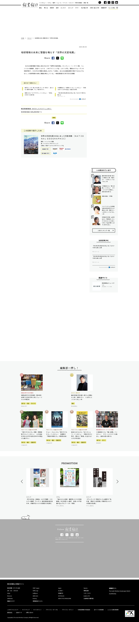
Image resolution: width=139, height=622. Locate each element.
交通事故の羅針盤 (88, 598)
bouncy (35, 598)
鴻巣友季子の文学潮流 (27, 393)
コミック (70, 8)
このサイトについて (12, 610)
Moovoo (9, 596)
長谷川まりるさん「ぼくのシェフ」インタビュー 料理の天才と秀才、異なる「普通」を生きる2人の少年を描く (81, 435)
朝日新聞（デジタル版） (14, 588)
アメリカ (33, 403)
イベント (65, 2)
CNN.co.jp (35, 590)
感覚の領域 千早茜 (107, 196)
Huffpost (35, 593)
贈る (73, 403)
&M (8, 590)
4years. (86, 588)
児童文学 (33, 442)
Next (117, 481)
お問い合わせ (29, 612)
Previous (22, 481)
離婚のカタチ (11, 601)
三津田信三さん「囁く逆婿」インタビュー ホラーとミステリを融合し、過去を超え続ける (108, 188)
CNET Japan (36, 588)
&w (11, 590)
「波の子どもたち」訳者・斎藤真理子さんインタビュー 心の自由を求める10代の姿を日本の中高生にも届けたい (31, 435)
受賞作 (52, 8)
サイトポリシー (37, 610)
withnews (10, 598)
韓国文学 (104, 8)
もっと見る (112, 8)
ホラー (77, 8)
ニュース (59, 2)
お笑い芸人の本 (94, 8)
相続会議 (86, 590)
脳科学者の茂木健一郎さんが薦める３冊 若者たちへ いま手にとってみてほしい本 (108, 178)
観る (40, 8)
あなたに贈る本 (75, 393)
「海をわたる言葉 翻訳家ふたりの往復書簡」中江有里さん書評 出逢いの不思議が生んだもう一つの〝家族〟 (69, 501)
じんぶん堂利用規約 (113, 610)
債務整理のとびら (38, 601)
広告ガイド (19, 612)
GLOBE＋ (60, 590)
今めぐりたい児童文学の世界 (29, 429)
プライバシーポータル (52, 610)
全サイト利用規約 (99, 610)
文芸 (28, 403)
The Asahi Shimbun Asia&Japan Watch (119, 591)
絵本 (57, 8)
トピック (71, 2)
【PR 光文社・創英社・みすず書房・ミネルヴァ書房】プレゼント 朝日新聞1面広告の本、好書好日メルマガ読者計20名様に (39, 501)
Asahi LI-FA (87, 596)
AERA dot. (35, 596)
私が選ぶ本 (84, 8)
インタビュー (42, 2)
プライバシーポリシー (68, 610)
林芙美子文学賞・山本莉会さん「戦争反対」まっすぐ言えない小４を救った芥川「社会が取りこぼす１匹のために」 (108, 220)
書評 (54, 2)
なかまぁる (61, 596)
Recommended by (74, 99)
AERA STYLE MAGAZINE (64, 598)
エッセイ (63, 8)
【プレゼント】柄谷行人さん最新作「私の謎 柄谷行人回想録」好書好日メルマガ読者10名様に (98, 501)
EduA (8, 593)
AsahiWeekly (112, 594)
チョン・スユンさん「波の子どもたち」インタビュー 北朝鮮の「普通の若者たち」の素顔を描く (56, 434)
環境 (54, 117)
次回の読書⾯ (78, 2)
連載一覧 (86, 2)
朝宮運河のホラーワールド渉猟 (104, 429)
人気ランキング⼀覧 (104, 230)
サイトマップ (26, 610)
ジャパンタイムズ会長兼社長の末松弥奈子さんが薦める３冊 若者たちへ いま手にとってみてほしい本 (108, 210)
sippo (59, 588)
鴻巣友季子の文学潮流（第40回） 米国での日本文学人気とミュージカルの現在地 (32, 397)
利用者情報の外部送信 (84, 610)
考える (46, 8)
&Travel (16, 590)
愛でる (23, 403)
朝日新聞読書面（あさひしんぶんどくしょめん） (36, 109)
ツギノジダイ (87, 593)
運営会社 (9, 612)
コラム (49, 2)
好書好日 (30, 5)
